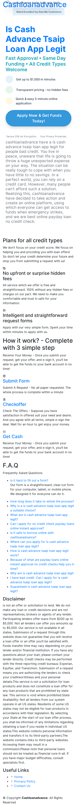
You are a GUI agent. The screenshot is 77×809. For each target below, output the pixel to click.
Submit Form (16, 381)
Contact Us (22, 786)
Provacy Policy (24, 781)
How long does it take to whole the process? (42, 501)
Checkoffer (14, 404)
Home (18, 777)
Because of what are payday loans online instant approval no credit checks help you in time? (42, 564)
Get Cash (13, 436)
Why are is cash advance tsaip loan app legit (42, 573)
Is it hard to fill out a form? (29, 480)
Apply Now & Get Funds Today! (39, 118)
